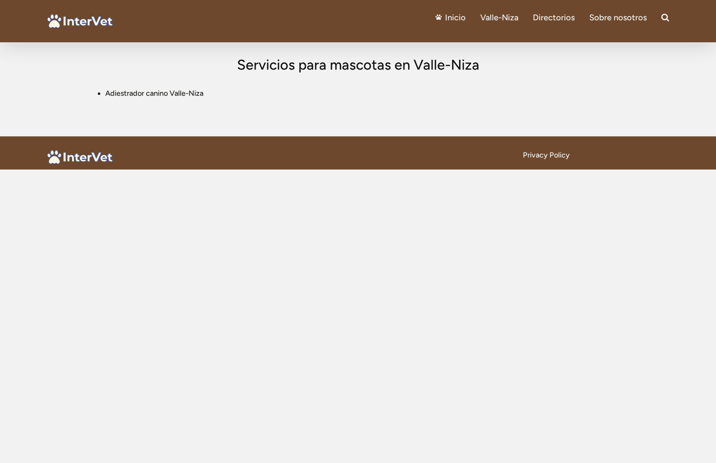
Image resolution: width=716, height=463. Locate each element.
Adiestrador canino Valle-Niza (154, 93)
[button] (665, 17)
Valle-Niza (499, 17)
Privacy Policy (546, 155)
